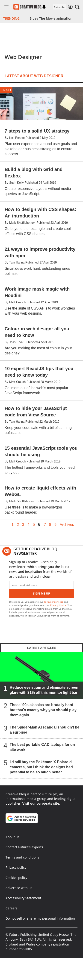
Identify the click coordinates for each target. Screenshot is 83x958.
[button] (77, 7)
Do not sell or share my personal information (40, 918)
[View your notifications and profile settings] (44, 7)
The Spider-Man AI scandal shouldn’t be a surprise (44, 729)
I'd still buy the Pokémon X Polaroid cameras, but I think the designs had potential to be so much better (41, 767)
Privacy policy (16, 867)
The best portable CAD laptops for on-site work (43, 747)
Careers (12, 908)
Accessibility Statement (23, 898)
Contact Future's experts (24, 847)
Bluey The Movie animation (51, 18)
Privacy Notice (58, 605)
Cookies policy (16, 877)
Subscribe (59, 7)
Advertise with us (19, 888)
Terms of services (54, 601)
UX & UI (6, 90)
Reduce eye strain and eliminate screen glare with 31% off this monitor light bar (44, 689)
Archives (67, 525)
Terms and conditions (22, 857)
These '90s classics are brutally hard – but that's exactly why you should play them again (43, 710)
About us (12, 837)
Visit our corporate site (40, 803)
